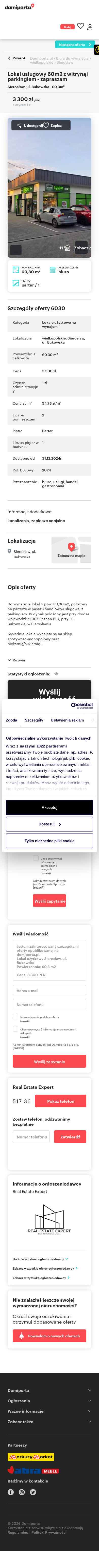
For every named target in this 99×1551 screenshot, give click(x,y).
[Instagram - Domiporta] (22, 1492)
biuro (47, 481)
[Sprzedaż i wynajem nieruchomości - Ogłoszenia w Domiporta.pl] (19, 7)
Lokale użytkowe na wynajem (59, 324)
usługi (58, 481)
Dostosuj (47, 824)
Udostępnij (33, 125)
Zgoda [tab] (11, 720)
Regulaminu (18, 1532)
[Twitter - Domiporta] (33, 1492)
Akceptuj (49, 807)
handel (72, 481)
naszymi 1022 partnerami (43, 746)
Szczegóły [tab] (34, 720)
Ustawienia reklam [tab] (67, 720)
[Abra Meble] (33, 1470)
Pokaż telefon (60, 1101)
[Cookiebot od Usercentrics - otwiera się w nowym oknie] (71, 706)
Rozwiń (19, 659)
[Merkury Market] (31, 1457)
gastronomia (53, 485)
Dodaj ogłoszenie (67, 27)
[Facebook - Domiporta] (11, 1492)
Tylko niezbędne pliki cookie (49, 840)
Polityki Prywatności (49, 1532)
